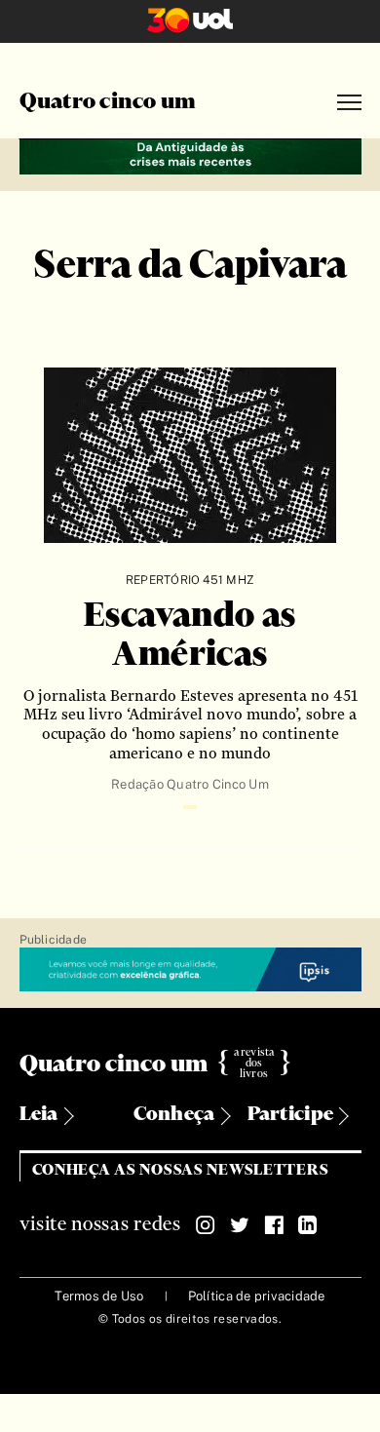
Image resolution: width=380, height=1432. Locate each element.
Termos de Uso (99, 1296)
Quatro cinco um (108, 102)
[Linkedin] (308, 1225)
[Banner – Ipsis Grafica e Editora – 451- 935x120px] (190, 970)
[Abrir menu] (349, 103)
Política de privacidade (256, 1296)
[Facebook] (274, 1225)
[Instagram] (205, 1225)
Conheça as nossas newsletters (180, 1170)
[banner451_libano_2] (190, 153)
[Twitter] (239, 1225)
